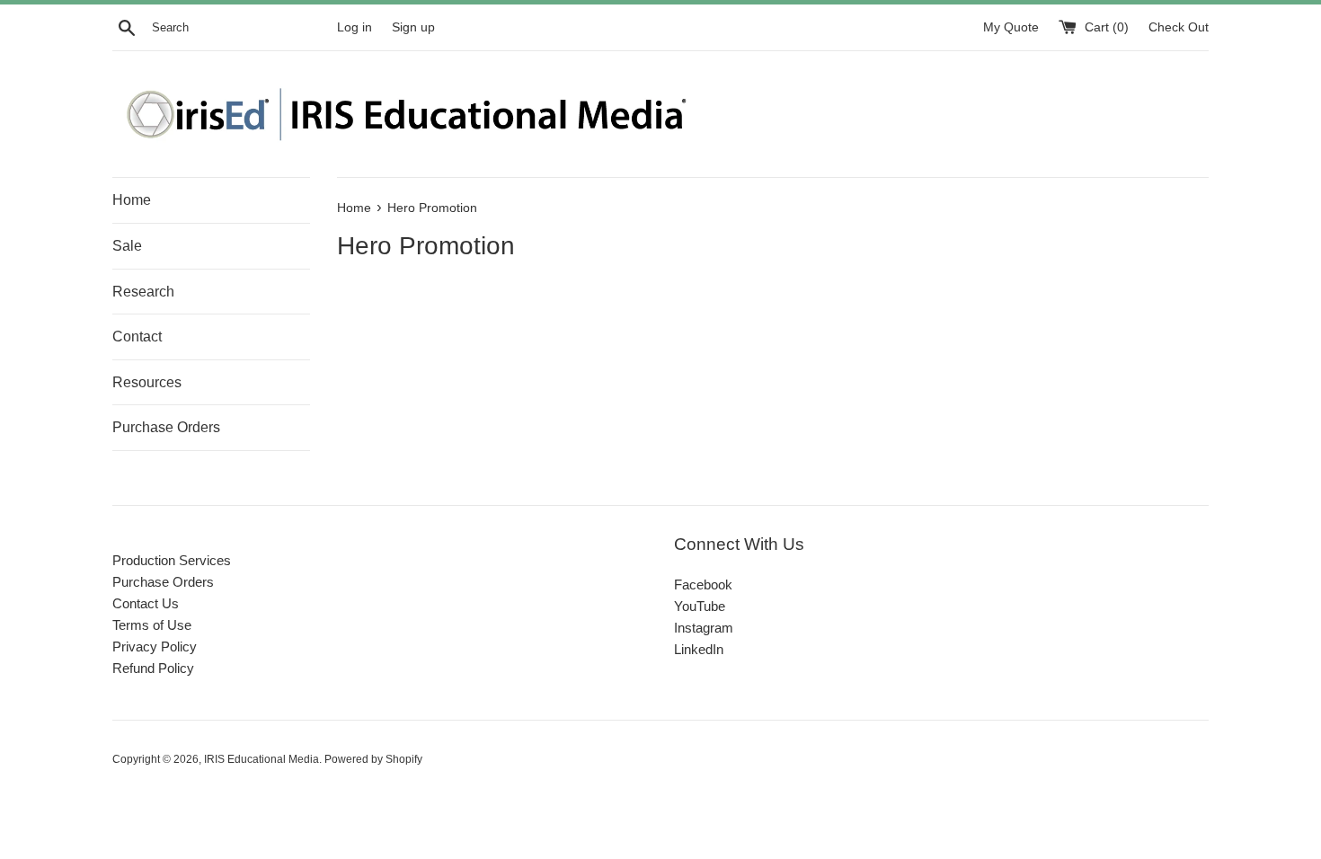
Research (143, 291)
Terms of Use (151, 625)
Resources (147, 382)
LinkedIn (698, 649)
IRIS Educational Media (261, 759)
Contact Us (145, 603)
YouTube (699, 606)
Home (131, 200)
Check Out (1178, 27)
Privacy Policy (154, 646)
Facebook (703, 584)
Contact (137, 336)
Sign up (413, 27)
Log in (354, 27)
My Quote (1012, 27)
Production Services (171, 560)
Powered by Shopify (373, 759)
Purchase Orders (166, 427)
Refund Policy (153, 668)
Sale (127, 245)
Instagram (703, 627)
